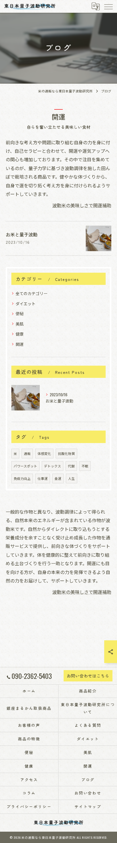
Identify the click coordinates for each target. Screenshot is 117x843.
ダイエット (25, 303)
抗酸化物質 (66, 453)
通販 (27, 453)
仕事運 (42, 478)
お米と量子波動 (21, 234)
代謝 (71, 465)
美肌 (20, 324)
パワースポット (25, 465)
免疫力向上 (22, 478)
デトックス (52, 465)
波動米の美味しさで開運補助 (81, 205)
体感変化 (44, 453)
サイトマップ (88, 806)
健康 (20, 334)
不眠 (85, 465)
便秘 (20, 313)
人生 (71, 478)
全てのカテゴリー (31, 293)
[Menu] (108, 6)
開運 (20, 344)
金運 (58, 478)
